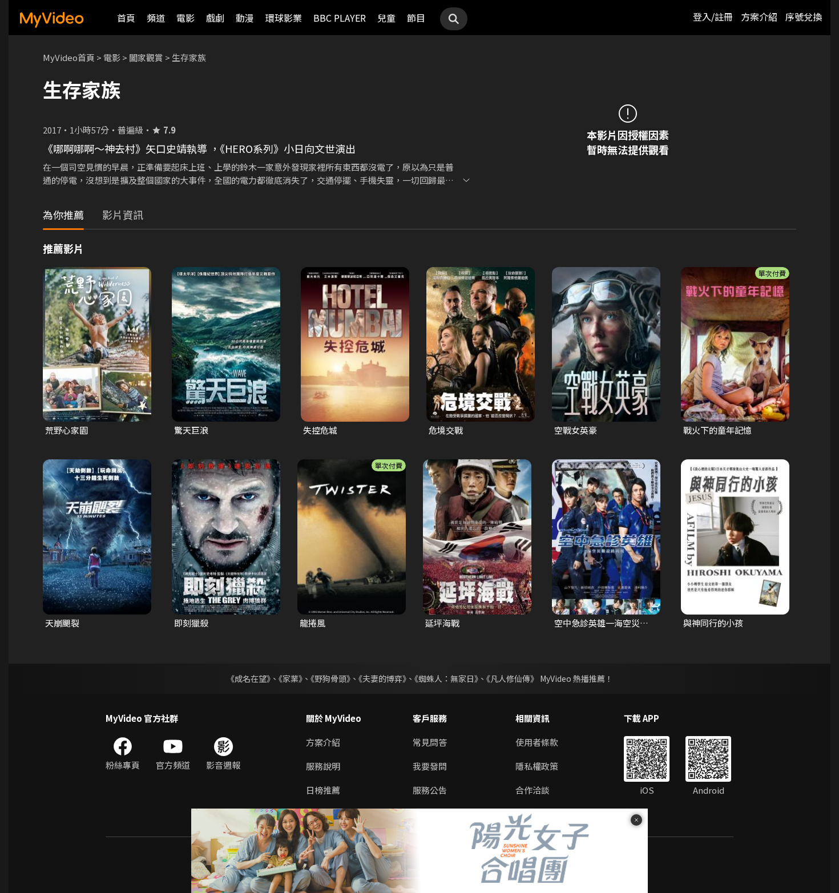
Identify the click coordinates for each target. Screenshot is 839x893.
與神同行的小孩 (713, 623)
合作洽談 (532, 790)
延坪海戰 (442, 623)
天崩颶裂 (62, 623)
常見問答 (430, 742)
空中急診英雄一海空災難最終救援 (601, 623)
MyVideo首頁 (69, 57)
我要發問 (430, 766)
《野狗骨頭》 (330, 678)
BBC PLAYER (339, 18)
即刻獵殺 (191, 623)
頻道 (156, 18)
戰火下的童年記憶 (717, 430)
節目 (416, 18)
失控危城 (320, 430)
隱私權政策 (536, 766)
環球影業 (283, 18)
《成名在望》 (249, 678)
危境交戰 (446, 430)
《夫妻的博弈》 (382, 678)
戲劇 (215, 18)
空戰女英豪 (575, 430)
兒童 (386, 18)
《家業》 (290, 678)
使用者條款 (536, 742)
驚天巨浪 (191, 430)
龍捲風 (312, 623)
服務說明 (323, 766)
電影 (185, 18)
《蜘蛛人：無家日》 (446, 678)
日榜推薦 (323, 790)
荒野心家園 (66, 430)
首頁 (126, 18)
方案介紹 (759, 16)
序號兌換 (803, 16)
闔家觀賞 (146, 57)
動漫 (245, 18)
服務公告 (430, 790)
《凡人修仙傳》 (512, 678)
